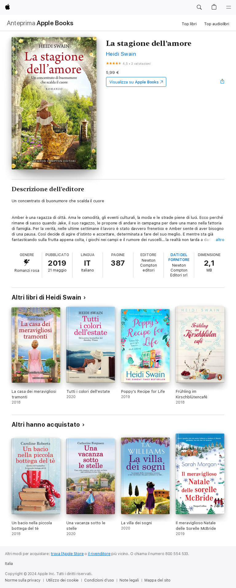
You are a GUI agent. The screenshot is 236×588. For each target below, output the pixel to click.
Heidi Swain (121, 53)
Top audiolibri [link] (216, 24)
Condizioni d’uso (99, 580)
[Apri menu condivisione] (222, 82)
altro (220, 239)
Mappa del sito (157, 580)
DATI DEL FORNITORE (179, 257)
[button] (199, 7)
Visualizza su (134, 82)
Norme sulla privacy (23, 580)
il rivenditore (99, 554)
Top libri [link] (189, 24)
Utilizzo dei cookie (62, 580)
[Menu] (228, 7)
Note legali (129, 580)
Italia (9, 564)
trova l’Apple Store (67, 554)
